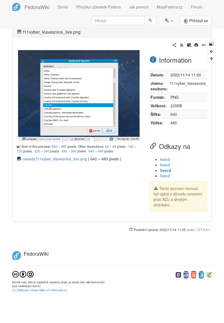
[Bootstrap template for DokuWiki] (178, 274)
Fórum (196, 7)
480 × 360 (68, 151)
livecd (165, 159)
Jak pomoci (139, 7)
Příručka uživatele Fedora (98, 7)
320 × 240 (41, 151)
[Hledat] (150, 20)
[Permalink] (203, 44)
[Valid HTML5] (193, 274)
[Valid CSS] (201, 274)
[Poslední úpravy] (181, 44)
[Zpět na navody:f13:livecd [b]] (211, 50)
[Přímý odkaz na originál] (211, 43)
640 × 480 (59, 146)
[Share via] (174, 44)
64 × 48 (110, 146)
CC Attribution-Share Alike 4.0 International (39, 290)
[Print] (196, 44)
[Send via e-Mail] (189, 44)
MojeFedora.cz (170, 7)
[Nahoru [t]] (211, 58)
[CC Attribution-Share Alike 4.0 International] (23, 273)
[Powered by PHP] (186, 274)
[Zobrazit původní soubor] (79, 95)
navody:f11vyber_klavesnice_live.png (54, 159)
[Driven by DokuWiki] (209, 274)
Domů (63, 7)
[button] (168, 20)
